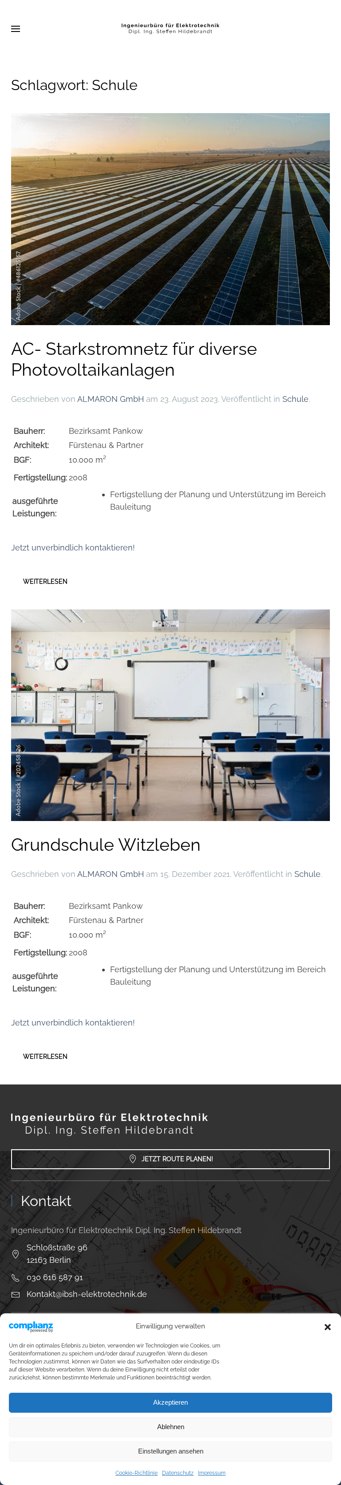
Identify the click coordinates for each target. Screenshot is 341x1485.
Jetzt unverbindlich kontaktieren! (73, 547)
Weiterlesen (45, 581)
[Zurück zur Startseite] (170, 29)
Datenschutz (178, 1473)
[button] (327, 1326)
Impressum (212, 1473)
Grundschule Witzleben (106, 844)
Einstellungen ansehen (170, 1451)
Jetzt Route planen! (177, 1159)
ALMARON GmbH (110, 399)
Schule (295, 399)
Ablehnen (170, 1426)
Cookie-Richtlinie (136, 1473)
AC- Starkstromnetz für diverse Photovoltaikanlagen (134, 359)
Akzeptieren (170, 1402)
